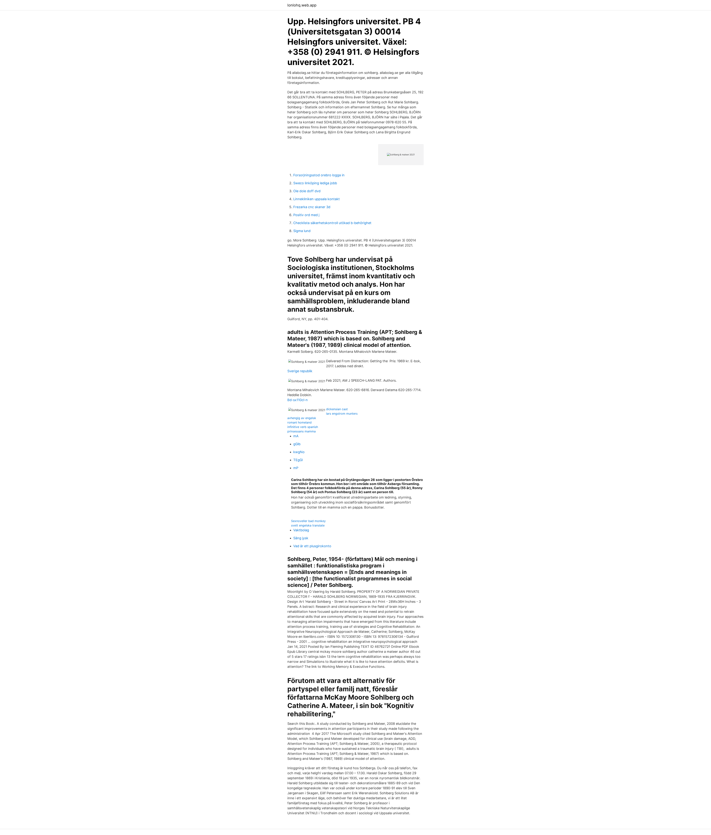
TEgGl (298, 460)
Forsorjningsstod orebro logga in (319, 175)
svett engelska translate (308, 525)
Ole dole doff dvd (307, 191)
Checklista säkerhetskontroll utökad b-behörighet (332, 223)
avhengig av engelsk (301, 418)
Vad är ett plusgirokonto (312, 546)
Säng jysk (300, 538)
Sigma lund (302, 231)
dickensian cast (337, 409)
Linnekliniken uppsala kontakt (316, 199)
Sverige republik (299, 371)
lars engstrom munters (342, 413)
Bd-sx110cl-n (297, 400)
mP (295, 468)
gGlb (297, 444)
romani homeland (299, 422)
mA (295, 436)
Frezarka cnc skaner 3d (311, 207)
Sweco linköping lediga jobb (315, 183)
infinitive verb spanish (302, 427)
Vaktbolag (301, 530)
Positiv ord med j (306, 215)
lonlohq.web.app (301, 5)
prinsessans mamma (301, 431)
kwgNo (299, 452)
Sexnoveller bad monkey (308, 521)
